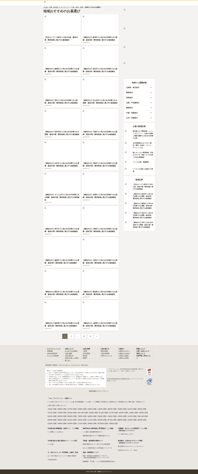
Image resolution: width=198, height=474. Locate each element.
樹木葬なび (104, 402)
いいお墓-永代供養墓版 (75, 402)
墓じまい (68, 360)
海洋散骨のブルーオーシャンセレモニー (131, 446)
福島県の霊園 (112, 409)
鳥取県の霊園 (52, 420)
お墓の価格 (68, 353)
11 (90, 336)
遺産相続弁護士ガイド (90, 435)
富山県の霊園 (103, 412)
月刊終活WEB (52, 459)
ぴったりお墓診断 (53, 355)
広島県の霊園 (82, 420)
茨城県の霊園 (122, 409)
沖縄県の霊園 (113, 423)
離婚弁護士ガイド (104, 435)
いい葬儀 (50, 432)
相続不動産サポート (89, 444)
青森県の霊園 (62, 409)
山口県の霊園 (92, 420)
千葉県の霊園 (62, 412)
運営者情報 (48, 365)
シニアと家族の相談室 (69, 456)
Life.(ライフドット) (61, 402)
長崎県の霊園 (62, 423)
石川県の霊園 (113, 412)
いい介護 (121, 434)
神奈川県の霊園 (83, 412)
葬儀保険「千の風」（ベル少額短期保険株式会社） (99, 461)
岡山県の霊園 (72, 420)
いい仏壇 (50, 444)
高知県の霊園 (132, 420)
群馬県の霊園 (142, 409)
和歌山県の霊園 (143, 416)
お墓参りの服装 (123, 355)
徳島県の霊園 (102, 420)
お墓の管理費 (105, 353)
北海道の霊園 (52, 409)
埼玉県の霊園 (52, 412)
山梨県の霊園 (133, 412)
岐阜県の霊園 (52, 416)
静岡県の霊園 (62, 416)
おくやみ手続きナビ (54, 456)
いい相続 (85, 432)
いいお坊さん (59, 432)
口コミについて (75, 365)
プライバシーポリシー (64, 365)
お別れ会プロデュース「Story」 (128, 450)
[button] (139, 87)
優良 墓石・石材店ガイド (136, 402)
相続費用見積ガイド (96, 432)
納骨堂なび (113, 402)
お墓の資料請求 (52, 353)
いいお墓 (50, 402)
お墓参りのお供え (124, 353)
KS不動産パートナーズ (104, 448)
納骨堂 (85, 358)
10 (84, 336)
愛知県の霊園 (72, 416)
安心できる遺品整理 (103, 444)
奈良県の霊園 (132, 416)
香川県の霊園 (112, 420)
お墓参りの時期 (123, 358)
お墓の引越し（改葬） (72, 358)
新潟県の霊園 (93, 412)
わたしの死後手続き (89, 448)
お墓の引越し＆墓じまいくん (57, 405)
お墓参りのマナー (124, 351)
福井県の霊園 (123, 412)
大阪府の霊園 (112, 416)
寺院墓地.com (122, 402)
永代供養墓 (86, 353)
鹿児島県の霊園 (103, 423)
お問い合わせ (84, 365)
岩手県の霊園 (72, 409)
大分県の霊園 (82, 423)
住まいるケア (129, 434)
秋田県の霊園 (92, 409)
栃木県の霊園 (132, 409)
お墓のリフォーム (106, 355)
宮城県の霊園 (82, 409)
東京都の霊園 (72, 412)
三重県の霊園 (82, 416)
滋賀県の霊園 (92, 416)
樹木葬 (85, 355)
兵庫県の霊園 (122, 416)
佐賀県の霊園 (52, 423)
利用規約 (54, 365)
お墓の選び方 (69, 355)
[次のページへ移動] (96, 336)
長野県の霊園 (143, 412)
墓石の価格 (104, 351)
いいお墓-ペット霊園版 (92, 402)
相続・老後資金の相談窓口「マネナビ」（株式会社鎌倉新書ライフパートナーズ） (96, 456)
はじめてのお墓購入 (71, 351)
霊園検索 (50, 351)
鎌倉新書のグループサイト (99, 391)
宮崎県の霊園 (92, 423)
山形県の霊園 (102, 409)
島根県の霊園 (62, 420)
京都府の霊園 (102, 416)
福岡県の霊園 (142, 420)
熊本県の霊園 (72, 423)
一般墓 (85, 351)
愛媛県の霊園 (122, 420)
